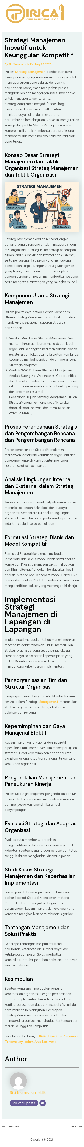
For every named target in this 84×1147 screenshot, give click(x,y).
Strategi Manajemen (30, 72)
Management (48, 702)
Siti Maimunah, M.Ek (28, 1092)
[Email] (42, 1103)
